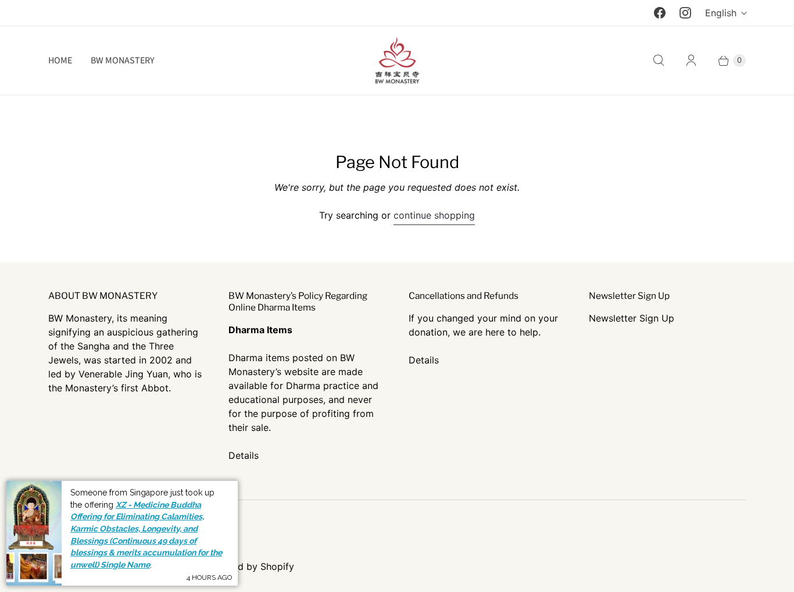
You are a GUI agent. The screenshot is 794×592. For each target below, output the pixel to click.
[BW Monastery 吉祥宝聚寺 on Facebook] (660, 13)
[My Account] (691, 60)
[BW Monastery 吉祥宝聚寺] (397, 60)
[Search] (658, 60)
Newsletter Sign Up (631, 318)
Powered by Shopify (249, 566)
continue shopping (434, 215)
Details (243, 455)
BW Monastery (123, 60)
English (720, 13)
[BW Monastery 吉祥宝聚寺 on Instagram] (685, 13)
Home (60, 60)
